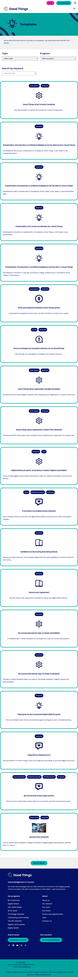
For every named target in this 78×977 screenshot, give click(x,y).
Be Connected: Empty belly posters (39, 795)
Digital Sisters (13, 904)
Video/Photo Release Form (39, 755)
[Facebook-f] (9, 945)
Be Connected (14, 900)
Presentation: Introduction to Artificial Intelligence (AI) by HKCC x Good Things (39, 267)
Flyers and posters (19, 777)
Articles (34, 330)
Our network (47, 904)
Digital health (13, 928)
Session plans (34, 817)
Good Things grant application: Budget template (39, 389)
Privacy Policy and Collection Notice (21, 965)
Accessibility (21, 962)
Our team (46, 907)
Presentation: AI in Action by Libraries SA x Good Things (39, 226)
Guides (26, 492)
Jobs (44, 917)
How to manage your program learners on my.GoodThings (39, 348)
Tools (44, 452)
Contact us (47, 921)
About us (46, 900)
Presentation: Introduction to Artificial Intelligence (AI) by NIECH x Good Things (39, 186)
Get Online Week (15, 907)
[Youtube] (17, 945)
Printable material (49, 777)
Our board (46, 911)
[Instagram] (21, 945)
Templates (45, 86)
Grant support (34, 86)
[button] (75, 3)
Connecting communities (18, 917)
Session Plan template (39, 837)
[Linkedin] (13, 945)
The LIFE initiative (15, 921)
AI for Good (12, 911)
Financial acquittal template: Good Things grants (39, 307)
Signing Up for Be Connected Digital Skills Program (39, 714)
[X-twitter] (25, 945)
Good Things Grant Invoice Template (39, 104)
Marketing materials (37, 492)
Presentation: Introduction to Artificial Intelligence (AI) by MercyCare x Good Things (39, 145)
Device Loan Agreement (39, 592)
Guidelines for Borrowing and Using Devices (39, 552)
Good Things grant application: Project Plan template (39, 429)
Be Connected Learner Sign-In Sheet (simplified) (39, 633)
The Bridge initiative (16, 914)
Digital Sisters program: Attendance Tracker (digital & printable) (39, 470)
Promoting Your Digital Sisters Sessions (39, 511)
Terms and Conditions (22, 967)
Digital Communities (16, 924)
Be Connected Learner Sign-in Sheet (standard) (39, 673)
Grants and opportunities (52, 914)
